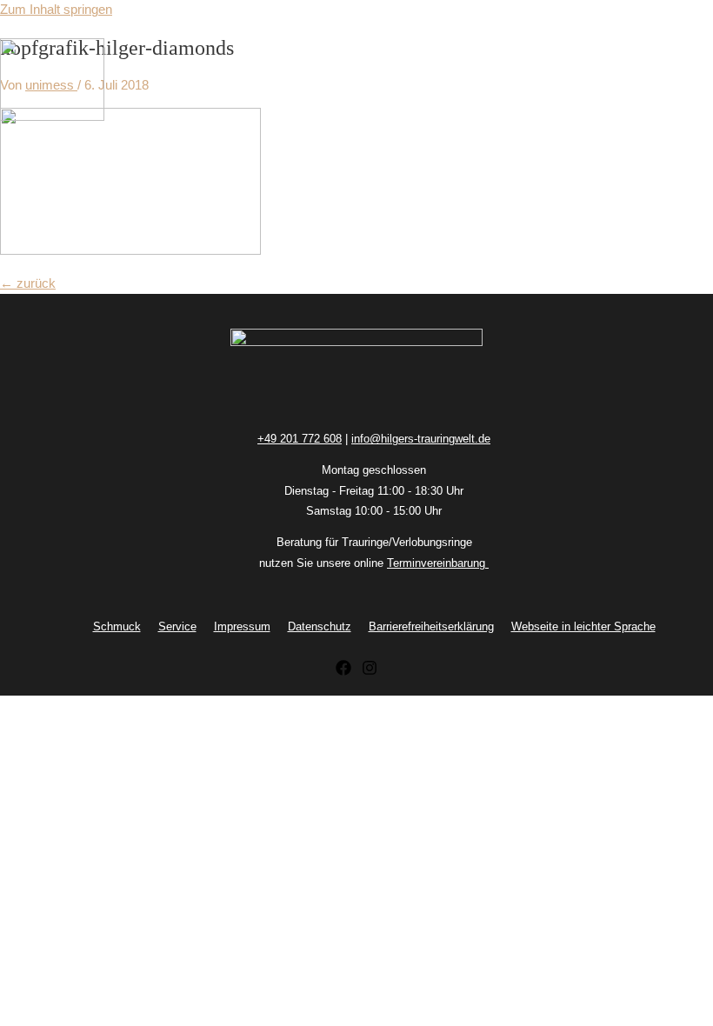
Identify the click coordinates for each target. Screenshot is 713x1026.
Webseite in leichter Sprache (583, 626)
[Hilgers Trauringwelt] (52, 82)
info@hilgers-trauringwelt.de (420, 438)
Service (177, 626)
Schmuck (117, 626)
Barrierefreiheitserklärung (431, 626)
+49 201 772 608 (299, 438)
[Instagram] (369, 671)
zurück (28, 283)
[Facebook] (343, 671)
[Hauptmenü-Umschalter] (52, 150)
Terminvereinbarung (438, 563)
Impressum (242, 626)
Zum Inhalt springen (56, 10)
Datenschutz (319, 626)
